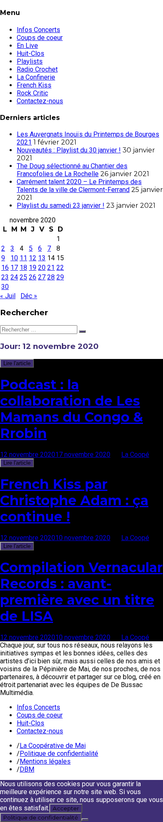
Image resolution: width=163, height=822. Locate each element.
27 (42, 277)
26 (32, 277)
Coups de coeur (40, 38)
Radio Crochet (37, 69)
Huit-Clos (30, 53)
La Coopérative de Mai (53, 746)
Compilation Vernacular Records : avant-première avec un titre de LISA (81, 591)
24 (14, 277)
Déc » (28, 296)
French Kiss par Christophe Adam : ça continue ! (74, 500)
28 (51, 277)
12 (32, 258)
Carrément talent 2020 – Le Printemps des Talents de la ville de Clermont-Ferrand (79, 186)
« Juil (7, 296)
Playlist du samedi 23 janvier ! (60, 205)
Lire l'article (17, 363)
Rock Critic (32, 93)
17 (14, 268)
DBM (27, 769)
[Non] (85, 819)
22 (60, 268)
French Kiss (34, 85)
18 (23, 268)
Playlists (30, 61)
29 (60, 277)
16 (5, 268)
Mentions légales (45, 761)
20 (42, 268)
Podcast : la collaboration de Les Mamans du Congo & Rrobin (71, 408)
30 (5, 287)
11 (23, 258)
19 (32, 268)
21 (51, 268)
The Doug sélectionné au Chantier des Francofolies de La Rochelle (72, 170)
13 (42, 258)
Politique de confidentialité (59, 753)
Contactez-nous (40, 101)
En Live (27, 46)
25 (23, 277)
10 (14, 258)
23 (5, 277)
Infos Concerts (38, 30)
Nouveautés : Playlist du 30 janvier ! (69, 150)
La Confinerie (36, 77)
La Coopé (135, 454)
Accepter (66, 808)
